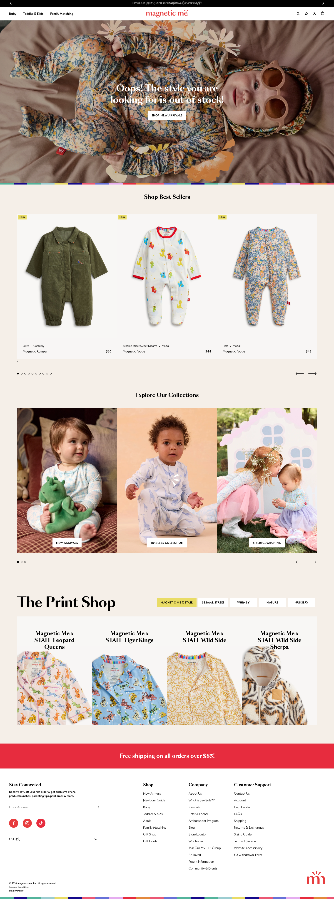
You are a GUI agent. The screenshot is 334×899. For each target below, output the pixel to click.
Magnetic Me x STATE (177, 602)
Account (240, 800)
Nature (272, 602)
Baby (12, 14)
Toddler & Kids (33, 14)
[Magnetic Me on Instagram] (27, 823)
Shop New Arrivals (167, 115)
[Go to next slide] (323, 3)
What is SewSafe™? (202, 800)
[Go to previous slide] (11, 3)
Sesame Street (213, 602)
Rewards (194, 807)
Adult (147, 821)
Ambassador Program (204, 821)
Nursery (301, 602)
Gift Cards (150, 841)
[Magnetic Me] (167, 13)
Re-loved (195, 855)
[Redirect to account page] (314, 13)
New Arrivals (152, 793)
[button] (322, 13)
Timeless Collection (167, 542)
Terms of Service (245, 841)
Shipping (240, 821)
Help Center (242, 807)
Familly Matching (155, 827)
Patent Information (201, 861)
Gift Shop (149, 834)
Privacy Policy (16, 890)
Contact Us (242, 793)
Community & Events (203, 868)
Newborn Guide (154, 800)
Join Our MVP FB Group (205, 848)
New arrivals (67, 542)
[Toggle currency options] (96, 839)
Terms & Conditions (19, 887)
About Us (195, 793)
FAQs (238, 814)
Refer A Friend (198, 814)
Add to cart (67, 333)
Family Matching (61, 14)
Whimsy (243, 602)
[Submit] (95, 807)
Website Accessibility (248, 848)
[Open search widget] (298, 13)
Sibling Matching (267, 542)
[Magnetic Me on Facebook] (13, 823)
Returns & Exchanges (249, 827)
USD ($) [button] (14, 839)
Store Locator (198, 834)
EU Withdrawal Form (248, 855)
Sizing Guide (243, 834)
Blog (192, 827)
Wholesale (196, 841)
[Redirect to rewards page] (306, 13)
